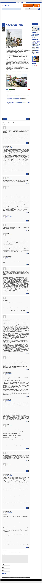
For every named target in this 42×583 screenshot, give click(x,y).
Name (3, 564)
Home (3, 8)
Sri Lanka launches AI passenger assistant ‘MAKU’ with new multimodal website (36, 42)
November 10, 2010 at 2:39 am (9, 357)
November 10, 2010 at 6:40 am (9, 373)
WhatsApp (10, 89)
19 (3, 28)
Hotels (15, 8)
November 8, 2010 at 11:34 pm (9, 216)
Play (12, 8)
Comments (3, 29)
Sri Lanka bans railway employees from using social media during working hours (17, 95)
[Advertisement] (21, 17)
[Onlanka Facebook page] (32, 65)
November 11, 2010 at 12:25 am (9, 464)
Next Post (27, 118)
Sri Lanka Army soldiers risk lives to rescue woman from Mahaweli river (35, 48)
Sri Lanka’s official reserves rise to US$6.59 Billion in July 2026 (36, 45)
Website (3, 570)
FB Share (7, 89)
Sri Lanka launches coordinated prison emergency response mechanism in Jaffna (18, 99)
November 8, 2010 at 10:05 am (9, 147)
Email (3, 567)
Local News (3, 31)
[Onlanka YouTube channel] (36, 65)
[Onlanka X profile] (34, 65)
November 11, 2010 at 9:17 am (9, 475)
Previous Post (5, 118)
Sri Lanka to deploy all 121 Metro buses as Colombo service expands (16, 93)
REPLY (29, 89)
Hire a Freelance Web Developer (35, 34)
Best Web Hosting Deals (35, 35)
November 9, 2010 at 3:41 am (9, 234)
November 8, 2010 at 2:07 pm (9, 178)
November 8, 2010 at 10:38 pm (9, 187)
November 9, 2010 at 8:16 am (9, 257)
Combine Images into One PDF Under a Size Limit (35, 37)
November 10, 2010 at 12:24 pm (9, 400)
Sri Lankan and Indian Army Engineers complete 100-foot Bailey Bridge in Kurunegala (18, 102)
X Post (13, 89)
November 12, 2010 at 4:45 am (9, 512)
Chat (9, 8)
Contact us (19, 8)
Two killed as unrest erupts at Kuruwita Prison (35, 51)
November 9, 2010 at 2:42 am (9, 225)
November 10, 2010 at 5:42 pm (9, 425)
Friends (7, 8)
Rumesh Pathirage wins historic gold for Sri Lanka (35, 53)
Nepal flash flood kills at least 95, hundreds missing (14, 98)
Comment (3, 554)
